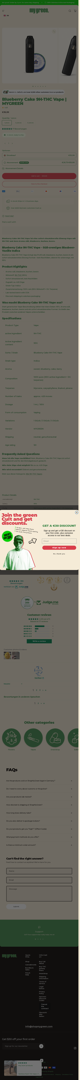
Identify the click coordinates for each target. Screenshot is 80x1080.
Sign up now (59, 548)
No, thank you (59, 554)
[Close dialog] (76, 512)
